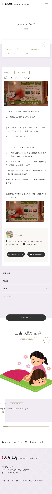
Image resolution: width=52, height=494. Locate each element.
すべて (9, 49)
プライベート (20, 49)
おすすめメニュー (12, 53)
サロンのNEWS (35, 49)
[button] (46, 340)
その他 (25, 53)
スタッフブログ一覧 (14, 442)
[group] (26, 380)
